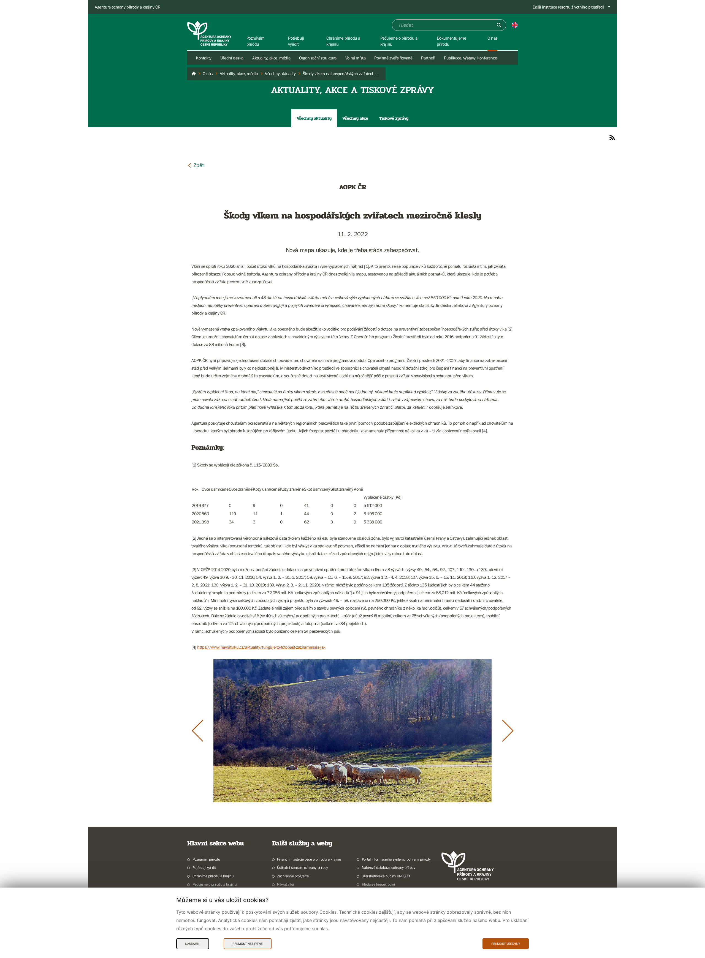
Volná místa (355, 57)
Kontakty (204, 57)
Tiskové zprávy (393, 118)
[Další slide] (507, 731)
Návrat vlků (285, 884)
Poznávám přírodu (206, 859)
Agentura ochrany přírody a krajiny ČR (127, 6)
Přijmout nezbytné (247, 944)
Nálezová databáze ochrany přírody (388, 867)
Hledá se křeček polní (378, 884)
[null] (195, 165)
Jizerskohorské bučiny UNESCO (386, 876)
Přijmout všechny (505, 944)
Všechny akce (355, 118)
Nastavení (192, 944)
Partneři (428, 57)
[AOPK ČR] (193, 74)
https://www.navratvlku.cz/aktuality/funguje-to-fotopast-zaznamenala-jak (261, 647)
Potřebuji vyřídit (204, 867)
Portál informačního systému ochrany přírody (396, 859)
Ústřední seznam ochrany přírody (302, 867)
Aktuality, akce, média (271, 57)
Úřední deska (231, 57)
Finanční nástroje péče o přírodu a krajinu (309, 859)
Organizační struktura (318, 57)
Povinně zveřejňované (393, 57)
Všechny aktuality (314, 118)
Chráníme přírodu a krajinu (213, 876)
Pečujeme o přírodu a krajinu (214, 884)
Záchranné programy (293, 876)
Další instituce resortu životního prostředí (568, 6)
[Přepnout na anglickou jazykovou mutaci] (514, 25)
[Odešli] (499, 25)
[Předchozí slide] (197, 731)
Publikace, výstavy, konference (470, 57)
